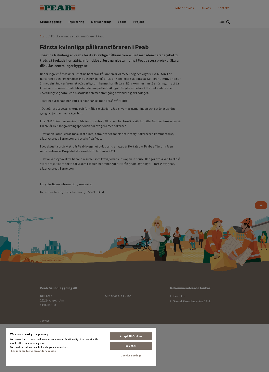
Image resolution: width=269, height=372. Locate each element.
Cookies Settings (131, 355)
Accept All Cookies (131, 336)
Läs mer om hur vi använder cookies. (34, 351)
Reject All (130, 346)
